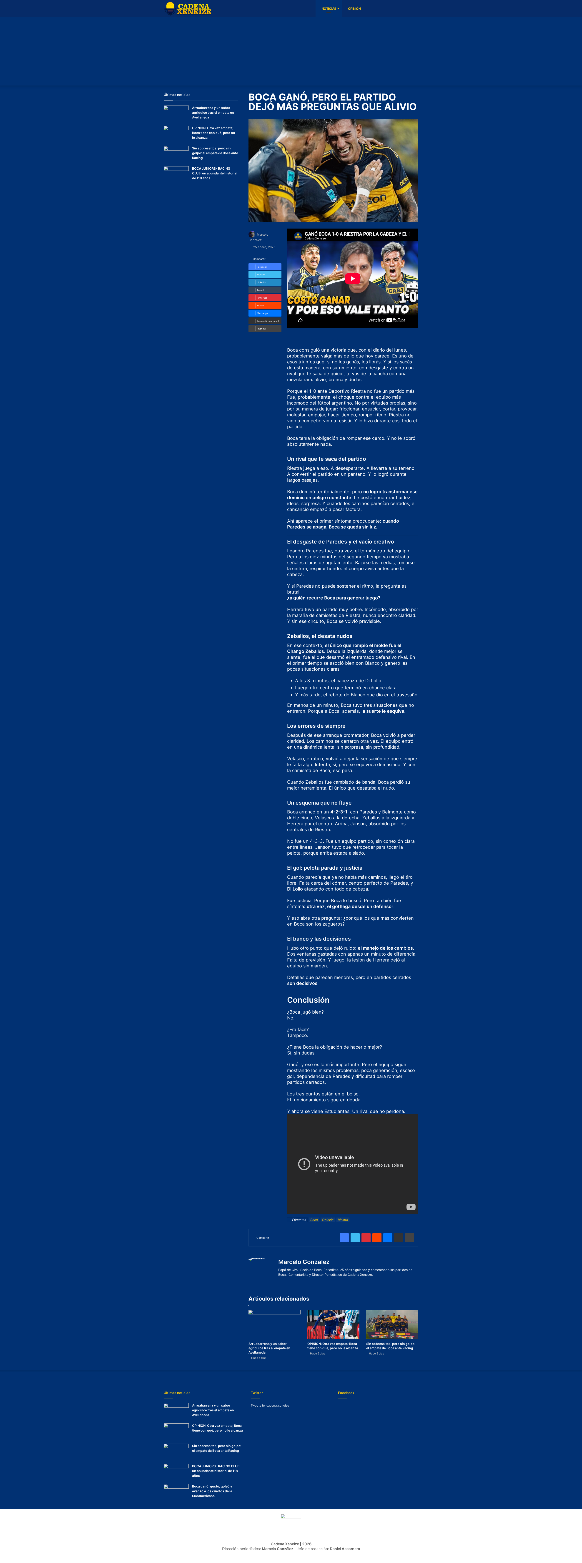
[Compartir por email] (398, 1237)
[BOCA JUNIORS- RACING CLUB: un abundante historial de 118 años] (176, 174)
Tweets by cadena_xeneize (270, 1405)
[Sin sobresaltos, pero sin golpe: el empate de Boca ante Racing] (392, 1324)
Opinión (354, 8)
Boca (314, 1220)
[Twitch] (394, 8)
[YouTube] (374, 8)
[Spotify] (387, 8)
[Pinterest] (366, 1237)
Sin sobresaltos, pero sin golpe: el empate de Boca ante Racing (215, 153)
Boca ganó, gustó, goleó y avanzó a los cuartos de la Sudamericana (212, 1491)
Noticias (328, 8)
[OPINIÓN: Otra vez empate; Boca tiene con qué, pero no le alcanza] (333, 1324)
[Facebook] (367, 8)
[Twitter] (408, 8)
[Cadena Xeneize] (187, 9)
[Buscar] (414, 8)
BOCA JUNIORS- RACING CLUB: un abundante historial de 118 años (214, 173)
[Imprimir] (409, 1237)
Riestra (343, 1220)
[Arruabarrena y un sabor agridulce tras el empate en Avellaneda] (274, 1324)
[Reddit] (376, 1237)
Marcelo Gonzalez (304, 1261)
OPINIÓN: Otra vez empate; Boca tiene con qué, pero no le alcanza (213, 132)
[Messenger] (387, 1237)
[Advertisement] (291, 51)
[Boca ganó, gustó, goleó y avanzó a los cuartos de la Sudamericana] (176, 1492)
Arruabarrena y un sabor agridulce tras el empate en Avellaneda (269, 1348)
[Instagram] (380, 8)
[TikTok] (401, 8)
